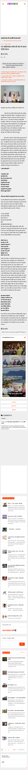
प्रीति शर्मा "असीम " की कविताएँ (14, 737)
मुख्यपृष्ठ (14, 409)
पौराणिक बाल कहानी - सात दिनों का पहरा (15, 592)
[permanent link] (4, 57)
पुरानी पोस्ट (14, 406)
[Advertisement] (14, 21)
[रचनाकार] (12, 4)
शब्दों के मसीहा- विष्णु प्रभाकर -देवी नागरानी (16, 672)
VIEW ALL (22, 652)
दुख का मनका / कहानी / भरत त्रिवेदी (15, 516)
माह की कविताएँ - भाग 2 (12, 685)
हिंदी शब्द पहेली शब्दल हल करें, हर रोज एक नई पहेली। (13, 40)
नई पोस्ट (14, 402)
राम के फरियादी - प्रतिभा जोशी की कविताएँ (16, 710)
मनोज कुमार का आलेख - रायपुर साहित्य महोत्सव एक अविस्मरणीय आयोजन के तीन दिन (13, 80)
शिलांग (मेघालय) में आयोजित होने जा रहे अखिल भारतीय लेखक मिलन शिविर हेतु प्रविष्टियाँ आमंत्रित (13, 72)
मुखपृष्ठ (3, 762)
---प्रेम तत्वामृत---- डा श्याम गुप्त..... (14, 529)
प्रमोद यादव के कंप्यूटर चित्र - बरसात (15, 616)
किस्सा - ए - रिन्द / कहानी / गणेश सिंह (15, 503)
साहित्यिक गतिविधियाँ (7, 44)
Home (2, 44)
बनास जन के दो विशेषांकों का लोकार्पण (12, 365)
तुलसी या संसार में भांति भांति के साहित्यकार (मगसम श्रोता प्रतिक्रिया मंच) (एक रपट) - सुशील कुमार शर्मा (13, 378)
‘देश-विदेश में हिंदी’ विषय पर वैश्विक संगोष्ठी (13, 393)
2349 (14, 749)
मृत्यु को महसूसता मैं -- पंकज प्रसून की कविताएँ (16, 697)
